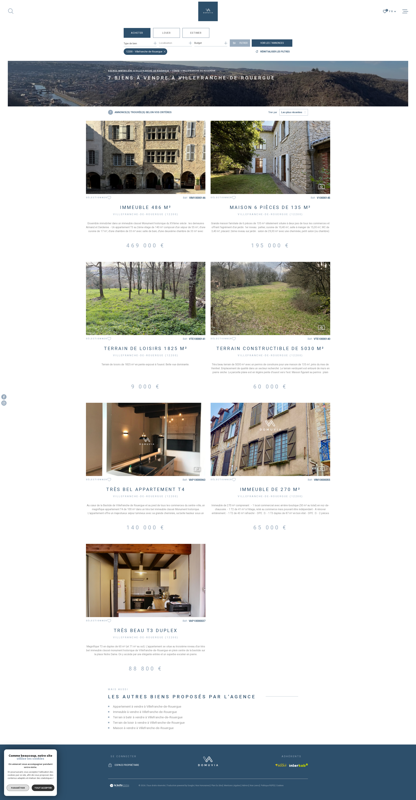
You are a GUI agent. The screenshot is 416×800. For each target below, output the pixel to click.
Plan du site (216, 785)
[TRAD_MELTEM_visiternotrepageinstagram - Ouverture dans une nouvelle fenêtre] (3, 403)
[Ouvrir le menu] (405, 11)
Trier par (272, 112)
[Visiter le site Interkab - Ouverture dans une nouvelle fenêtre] (298, 765)
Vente (175, 71)
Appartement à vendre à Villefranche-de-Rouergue (147, 706)
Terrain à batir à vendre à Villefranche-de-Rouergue (147, 717)
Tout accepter (43, 787)
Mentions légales (232, 785)
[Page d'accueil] (208, 11)
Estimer (196, 32)
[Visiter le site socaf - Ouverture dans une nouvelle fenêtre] (281, 765)
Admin (245, 785)
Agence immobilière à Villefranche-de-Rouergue (138, 71)
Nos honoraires (202, 785)
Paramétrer (18, 787)
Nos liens (254, 785)
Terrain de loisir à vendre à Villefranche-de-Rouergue (149, 722)
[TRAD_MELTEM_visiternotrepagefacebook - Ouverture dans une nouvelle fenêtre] (3, 397)
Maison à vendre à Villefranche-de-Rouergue (143, 728)
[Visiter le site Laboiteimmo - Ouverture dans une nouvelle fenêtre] (119, 785)
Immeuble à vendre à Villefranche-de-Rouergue (145, 712)
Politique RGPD (267, 785)
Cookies (280, 785)
